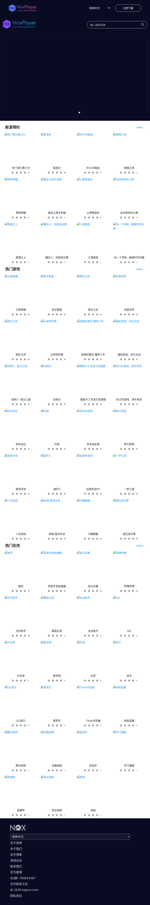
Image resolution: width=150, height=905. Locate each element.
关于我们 (16, 849)
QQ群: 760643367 (23, 878)
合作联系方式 (19, 884)
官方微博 (16, 872)
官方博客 (16, 854)
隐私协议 (16, 895)
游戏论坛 (16, 860)
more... (140, 127)
